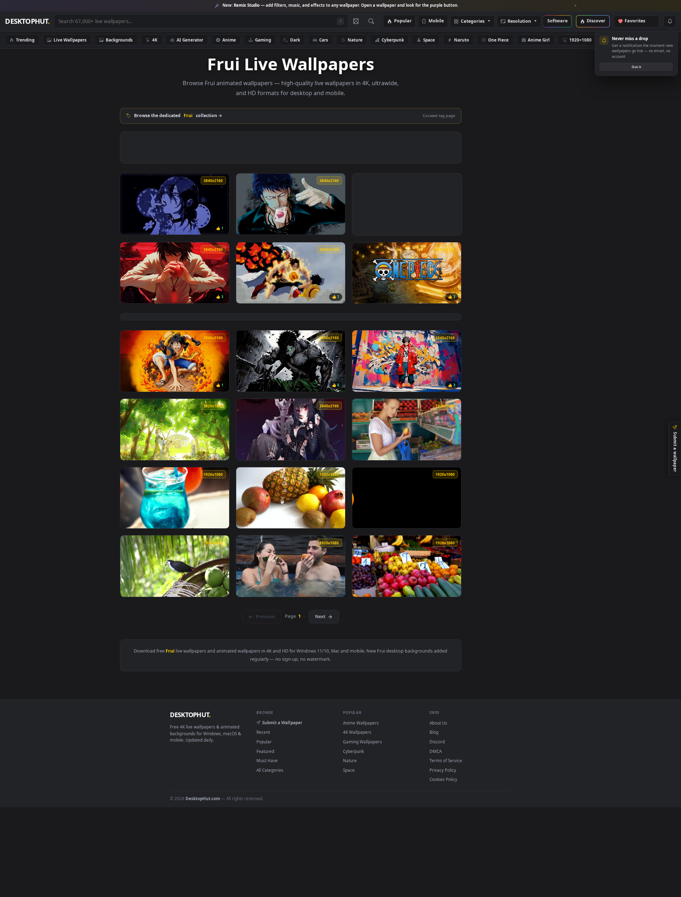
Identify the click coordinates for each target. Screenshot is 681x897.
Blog (434, 732)
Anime (229, 40)
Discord (437, 741)
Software (557, 21)
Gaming (263, 40)
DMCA (436, 751)
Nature (355, 40)
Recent (263, 732)
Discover (596, 21)
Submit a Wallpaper (282, 722)
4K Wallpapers (357, 732)
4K (154, 40)
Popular (403, 21)
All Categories (269, 770)
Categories (473, 21)
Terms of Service (446, 760)
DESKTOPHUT (190, 714)
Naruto (461, 40)
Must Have (267, 760)
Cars (323, 40)
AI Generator (190, 40)
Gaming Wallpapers (362, 741)
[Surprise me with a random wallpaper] (356, 21)
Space (429, 40)
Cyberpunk (393, 40)
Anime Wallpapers (361, 723)
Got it (636, 67)
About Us (438, 723)
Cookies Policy (443, 779)
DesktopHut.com (203, 798)
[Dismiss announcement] (576, 6)
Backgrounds (119, 40)
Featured (265, 751)
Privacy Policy (443, 770)
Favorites (638, 21)
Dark (295, 40)
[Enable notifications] (670, 21)
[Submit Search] (371, 21)
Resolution (519, 21)
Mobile (436, 21)
